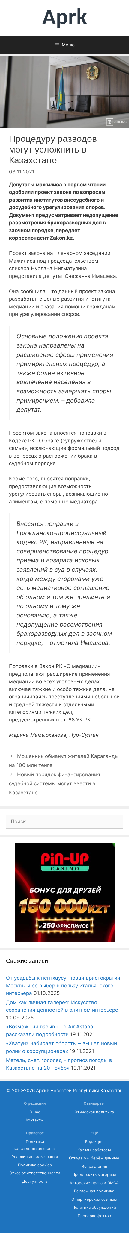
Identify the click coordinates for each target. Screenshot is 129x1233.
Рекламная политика (94, 1191)
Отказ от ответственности (34, 1173)
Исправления (94, 1166)
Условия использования (35, 1156)
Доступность (34, 1181)
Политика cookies (35, 1165)
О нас (34, 1112)
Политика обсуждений (94, 1207)
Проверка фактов (94, 1216)
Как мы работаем (94, 1150)
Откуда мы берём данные (94, 1158)
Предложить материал (94, 1174)
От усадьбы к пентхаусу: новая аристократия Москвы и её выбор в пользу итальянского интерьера (63, 985)
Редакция (94, 1141)
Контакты (35, 1120)
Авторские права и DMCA (94, 1183)
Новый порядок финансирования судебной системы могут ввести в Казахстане (54, 783)
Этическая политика (94, 1112)
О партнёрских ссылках (94, 1199)
